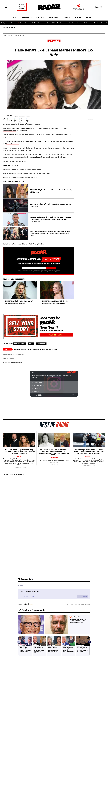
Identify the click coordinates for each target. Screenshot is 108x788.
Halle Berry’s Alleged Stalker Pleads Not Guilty (20, 177)
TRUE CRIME (54, 17)
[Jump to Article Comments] (4, 119)
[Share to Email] (27, 119)
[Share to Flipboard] (21, 119)
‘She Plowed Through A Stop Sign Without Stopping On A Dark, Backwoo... (35, 349)
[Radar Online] (49, 7)
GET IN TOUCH (56, 334)
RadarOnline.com (9, 131)
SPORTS (89, 17)
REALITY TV (27, 17)
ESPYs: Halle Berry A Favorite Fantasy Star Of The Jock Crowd (27, 173)
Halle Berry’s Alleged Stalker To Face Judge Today (22, 169)
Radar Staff (9, 115)
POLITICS (40, 17)
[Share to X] (15, 119)
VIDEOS (78, 17)
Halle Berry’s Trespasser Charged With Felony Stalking (24, 244)
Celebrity (11, 35)
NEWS (15, 17)
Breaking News (19, 35)
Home (4, 35)
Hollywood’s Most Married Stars (12, 362)
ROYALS (67, 17)
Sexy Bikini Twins (8, 358)
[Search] (6, 8)
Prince (30, 343)
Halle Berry (41, 343)
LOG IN (100, 7)
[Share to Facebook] (9, 119)
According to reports (11, 148)
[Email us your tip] (22, 10)
